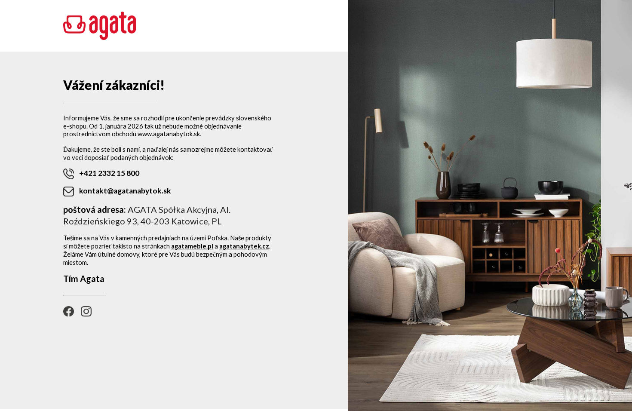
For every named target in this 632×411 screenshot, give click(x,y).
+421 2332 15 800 (109, 173)
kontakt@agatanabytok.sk (125, 190)
